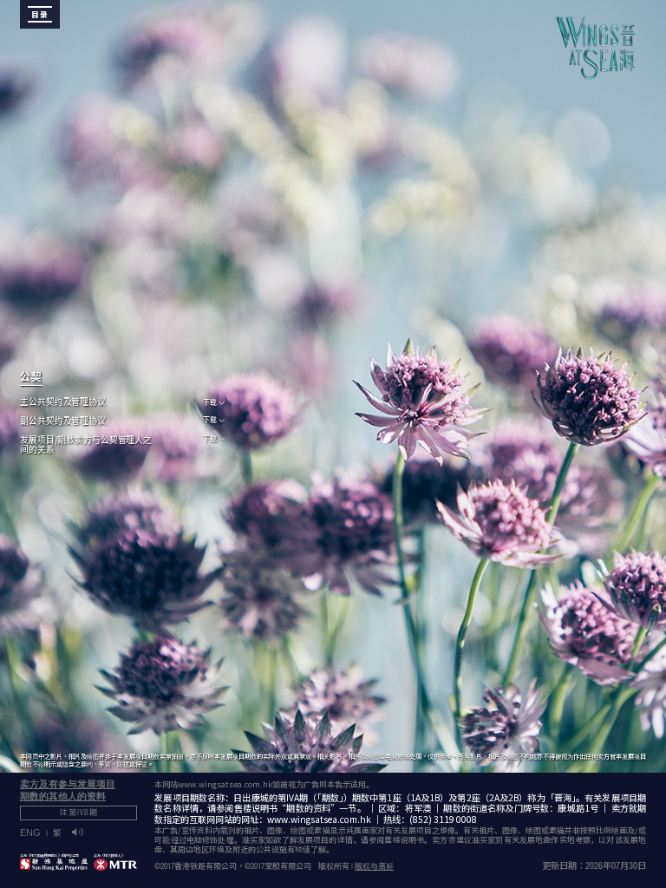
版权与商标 (374, 868)
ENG (30, 832)
